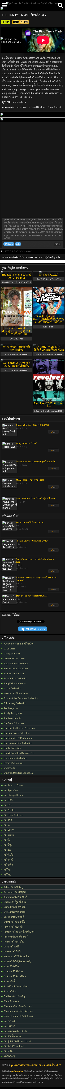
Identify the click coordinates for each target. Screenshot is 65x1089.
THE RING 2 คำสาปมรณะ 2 (21, 251)
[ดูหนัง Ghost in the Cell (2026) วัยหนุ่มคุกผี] (53, 432)
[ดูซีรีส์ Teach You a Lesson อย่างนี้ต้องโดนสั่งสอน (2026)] (53, 572)
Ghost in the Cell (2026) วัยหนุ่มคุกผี (32, 424)
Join (18, 244)
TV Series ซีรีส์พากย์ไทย (15, 976)
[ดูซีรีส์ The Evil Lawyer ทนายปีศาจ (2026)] (53, 551)
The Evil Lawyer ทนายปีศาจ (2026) (31, 540)
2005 (7, 251)
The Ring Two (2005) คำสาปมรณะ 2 (24, 14)
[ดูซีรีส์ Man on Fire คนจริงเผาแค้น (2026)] (53, 606)
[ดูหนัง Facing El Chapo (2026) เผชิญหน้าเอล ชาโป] (53, 469)
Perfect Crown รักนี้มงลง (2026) (30, 522)
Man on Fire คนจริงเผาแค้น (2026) (31, 595)
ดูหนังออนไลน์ (17, 1071)
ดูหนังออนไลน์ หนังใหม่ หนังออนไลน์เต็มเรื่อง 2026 (35, 1064)
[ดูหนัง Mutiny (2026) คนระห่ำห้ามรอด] (53, 487)
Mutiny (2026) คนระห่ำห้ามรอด (30, 479)
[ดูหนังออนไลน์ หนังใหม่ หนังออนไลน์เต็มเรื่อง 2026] (32, 3)
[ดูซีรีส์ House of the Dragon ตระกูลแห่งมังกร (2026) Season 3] (53, 590)
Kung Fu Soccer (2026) (26, 443)
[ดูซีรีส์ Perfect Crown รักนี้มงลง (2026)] (53, 532)
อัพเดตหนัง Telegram (36, 628)
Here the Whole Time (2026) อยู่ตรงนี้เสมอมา (36, 498)
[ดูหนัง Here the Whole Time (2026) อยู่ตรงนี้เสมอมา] (53, 506)
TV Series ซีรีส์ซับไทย (13, 971)
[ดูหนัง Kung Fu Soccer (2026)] (53, 451)
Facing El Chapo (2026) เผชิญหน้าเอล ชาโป (35, 461)
